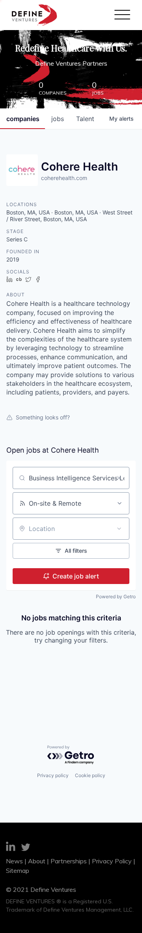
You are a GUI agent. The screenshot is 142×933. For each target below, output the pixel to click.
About (36, 861)
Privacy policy (53, 775)
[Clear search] (119, 478)
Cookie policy (90, 775)
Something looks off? (43, 417)
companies (22, 119)
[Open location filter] (119, 528)
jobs (57, 119)
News (14, 861)
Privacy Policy (112, 861)
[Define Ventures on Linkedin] (10, 847)
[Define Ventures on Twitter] (25, 848)
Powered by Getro (116, 596)
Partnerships (68, 861)
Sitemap (17, 870)
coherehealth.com (64, 177)
